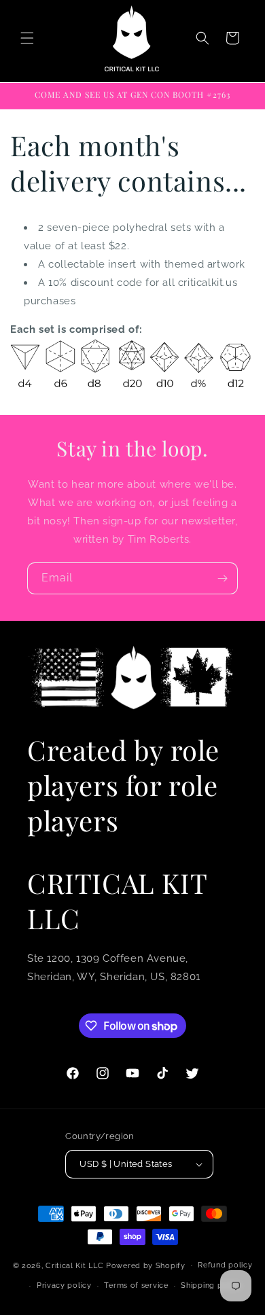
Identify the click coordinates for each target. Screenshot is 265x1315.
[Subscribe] (222, 578)
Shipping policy (211, 1285)
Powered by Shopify (146, 1265)
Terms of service (136, 1285)
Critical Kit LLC (74, 1265)
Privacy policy (64, 1285)
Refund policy (225, 1265)
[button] (27, 38)
